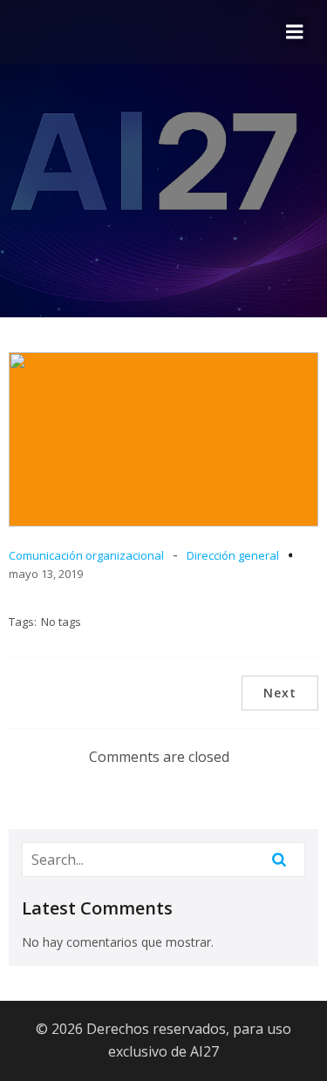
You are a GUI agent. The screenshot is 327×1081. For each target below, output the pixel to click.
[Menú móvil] (295, 32)
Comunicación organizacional (86, 555)
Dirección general (233, 555)
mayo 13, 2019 (46, 573)
